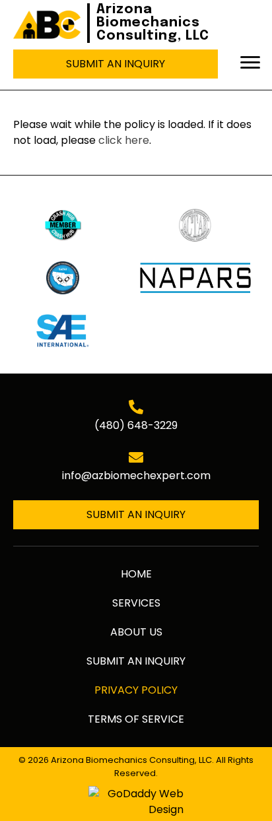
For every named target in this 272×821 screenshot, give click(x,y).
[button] (115, 64)
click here (123, 140)
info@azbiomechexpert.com (136, 475)
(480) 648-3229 (136, 425)
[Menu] (250, 62)
